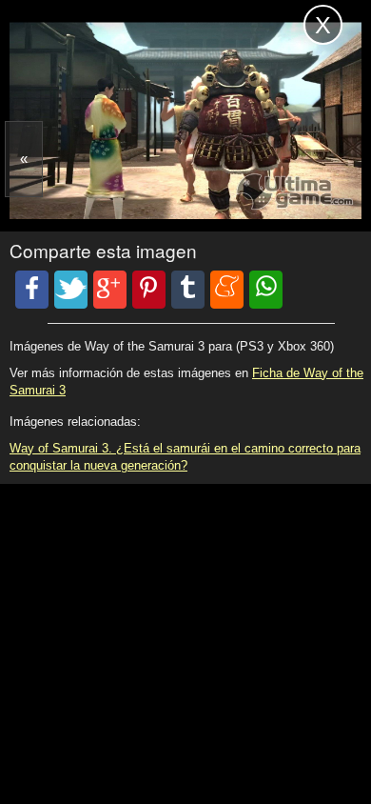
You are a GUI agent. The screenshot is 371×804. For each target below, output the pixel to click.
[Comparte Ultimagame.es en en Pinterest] (149, 290)
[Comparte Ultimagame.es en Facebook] (32, 290)
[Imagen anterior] (24, 159)
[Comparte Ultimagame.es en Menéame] (227, 290)
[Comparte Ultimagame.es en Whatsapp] (266, 290)
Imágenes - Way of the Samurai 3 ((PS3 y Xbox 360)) (119, 27)
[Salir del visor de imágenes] (322, 25)
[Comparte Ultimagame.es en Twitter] (71, 290)
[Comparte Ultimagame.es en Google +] (110, 290)
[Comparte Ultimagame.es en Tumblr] (188, 290)
